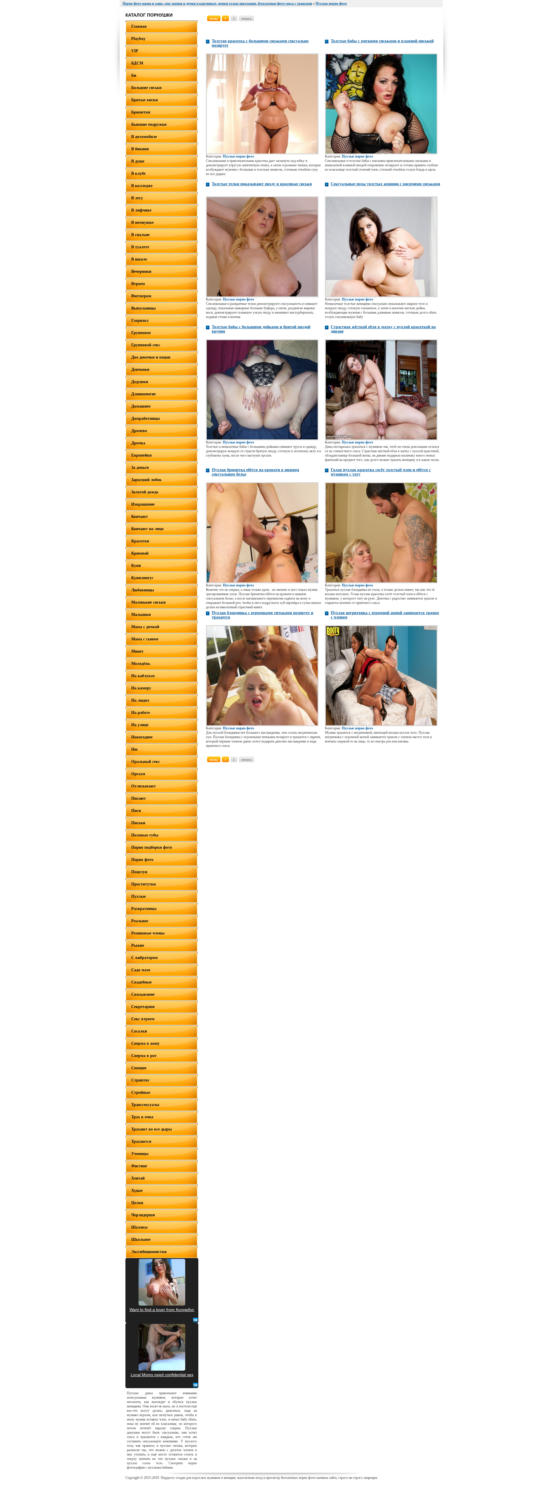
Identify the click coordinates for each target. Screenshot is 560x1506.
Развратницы (144, 908)
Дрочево (139, 431)
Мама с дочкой (145, 627)
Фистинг (139, 1166)
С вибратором (144, 957)
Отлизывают (143, 786)
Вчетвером (141, 296)
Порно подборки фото (151, 847)
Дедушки (139, 382)
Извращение (143, 504)
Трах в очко (142, 1117)
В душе (137, 161)
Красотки (140, 541)
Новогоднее (142, 737)
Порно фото (142, 859)
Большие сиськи (146, 87)
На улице (139, 725)
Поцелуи (139, 872)
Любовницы (142, 590)
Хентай (138, 1178)
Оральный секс (145, 761)
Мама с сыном (144, 639)
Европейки (141, 455)
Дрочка (138, 443)
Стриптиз (140, 1080)
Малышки (141, 614)
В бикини (140, 149)
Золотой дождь (144, 492)
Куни (136, 565)
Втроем (138, 284)
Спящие (138, 1068)
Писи (136, 810)
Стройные (140, 1092)
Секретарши (143, 1006)
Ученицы (139, 1154)
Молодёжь (140, 663)
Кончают (139, 516)
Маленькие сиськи (148, 602)
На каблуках (143, 676)
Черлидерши (143, 1215)
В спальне (140, 235)
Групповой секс (145, 345)
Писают (138, 798)
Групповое (141, 333)
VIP (134, 51)
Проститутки (143, 884)
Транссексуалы (145, 1105)
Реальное (139, 921)
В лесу (137, 198)
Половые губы (144, 835)
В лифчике (141, 210)
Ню (134, 749)
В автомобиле (144, 136)
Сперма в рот (144, 1055)
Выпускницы (143, 308)
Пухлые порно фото (238, 156)
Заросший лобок (146, 480)
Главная (139, 26)
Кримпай (139, 553)
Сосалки (139, 1031)
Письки (138, 823)
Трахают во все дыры (151, 1129)
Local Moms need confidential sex (162, 1374)
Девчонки (140, 369)
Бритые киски (144, 100)
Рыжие (137, 945)
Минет (137, 651)
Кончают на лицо (147, 529)
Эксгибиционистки (149, 1252)
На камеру (141, 688)
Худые (137, 1190)
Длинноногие (143, 394)
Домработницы (145, 418)
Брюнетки (140, 112)
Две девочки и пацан (150, 357)
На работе (140, 712)
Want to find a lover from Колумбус (162, 1309)
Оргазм (138, 774)
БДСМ (137, 63)
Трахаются (141, 1141)
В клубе (138, 173)
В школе (139, 259)
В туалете (140, 247)
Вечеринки (141, 271)
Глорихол (139, 320)
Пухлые (138, 896)
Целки (137, 1203)
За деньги (140, 467)
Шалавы (139, 1227)
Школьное (140, 1239)
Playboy (138, 38)
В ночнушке (142, 222)
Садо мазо (140, 970)
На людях (140, 700)
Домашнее (140, 406)
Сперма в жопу (145, 1043)
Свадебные (141, 982)
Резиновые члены (147, 933)
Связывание (143, 994)
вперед (246, 18)
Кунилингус (142, 578)
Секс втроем (143, 1019)
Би (133, 75)
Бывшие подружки (149, 124)
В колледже (142, 186)
